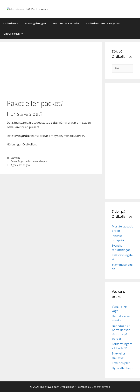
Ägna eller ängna (20, 165)
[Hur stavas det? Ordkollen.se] (27, 9)
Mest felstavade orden (66, 23)
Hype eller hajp (122, 368)
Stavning (15, 157)
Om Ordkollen (11, 33)
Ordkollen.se (10, 23)
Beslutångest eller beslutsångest (29, 161)
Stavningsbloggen (35, 23)
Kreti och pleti (121, 363)
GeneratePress (101, 386)
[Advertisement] (51, 71)
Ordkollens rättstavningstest (103, 23)
